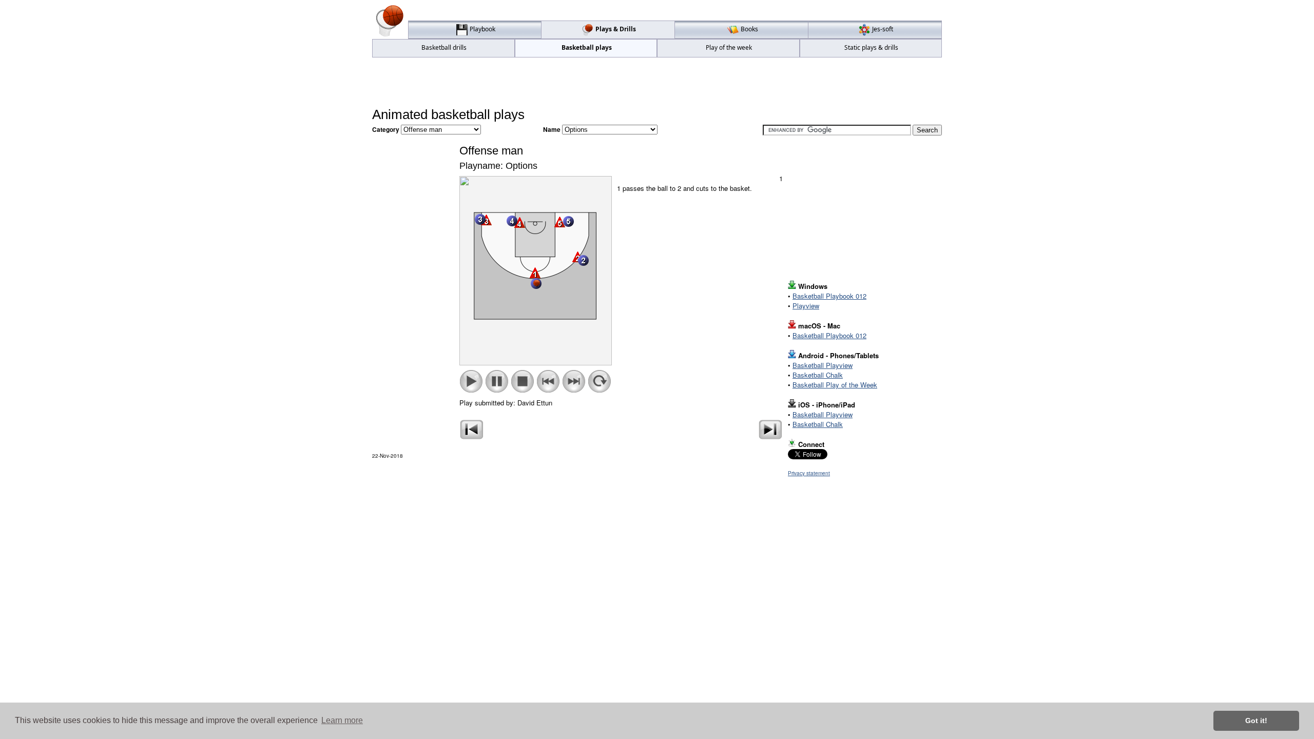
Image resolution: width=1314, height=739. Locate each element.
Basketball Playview (823, 365)
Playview (806, 305)
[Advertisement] (657, 83)
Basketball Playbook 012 (829, 296)
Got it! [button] (1256, 720)
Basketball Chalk (818, 375)
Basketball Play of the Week (835, 385)
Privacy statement (809, 473)
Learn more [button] (342, 720)
